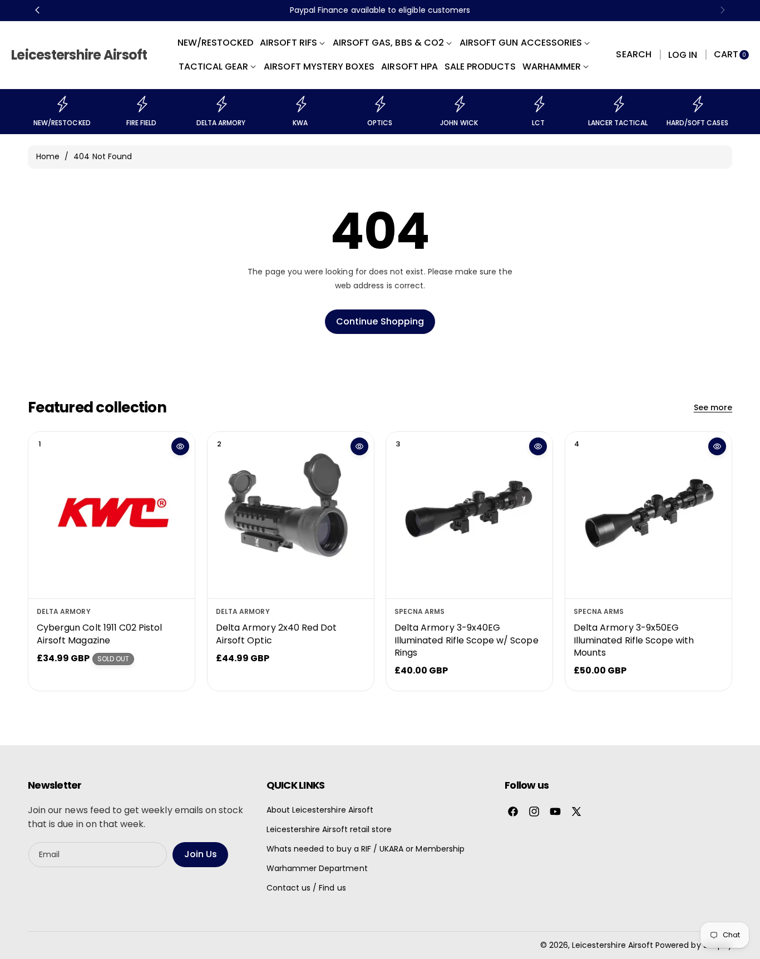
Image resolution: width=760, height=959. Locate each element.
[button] (633, 55)
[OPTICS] (379, 104)
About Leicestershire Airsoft (320, 809)
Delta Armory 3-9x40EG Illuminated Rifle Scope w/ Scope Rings (466, 640)
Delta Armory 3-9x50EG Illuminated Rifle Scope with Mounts (634, 640)
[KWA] (300, 104)
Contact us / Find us (306, 887)
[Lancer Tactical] (618, 104)
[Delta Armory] (221, 104)
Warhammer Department (317, 868)
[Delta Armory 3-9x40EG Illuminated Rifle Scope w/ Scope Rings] (469, 515)
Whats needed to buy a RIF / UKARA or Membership (366, 848)
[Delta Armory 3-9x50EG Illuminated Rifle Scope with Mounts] (648, 515)
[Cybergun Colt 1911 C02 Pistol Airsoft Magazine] (111, 515)
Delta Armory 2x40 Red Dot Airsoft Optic (276, 633)
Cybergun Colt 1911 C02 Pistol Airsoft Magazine (99, 633)
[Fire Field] (141, 104)
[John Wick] (459, 104)
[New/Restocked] (62, 104)
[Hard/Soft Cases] (697, 104)
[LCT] (538, 104)
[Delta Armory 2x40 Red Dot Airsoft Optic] (291, 515)
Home (48, 156)
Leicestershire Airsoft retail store (329, 829)
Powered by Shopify (693, 945)
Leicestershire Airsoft (612, 945)
